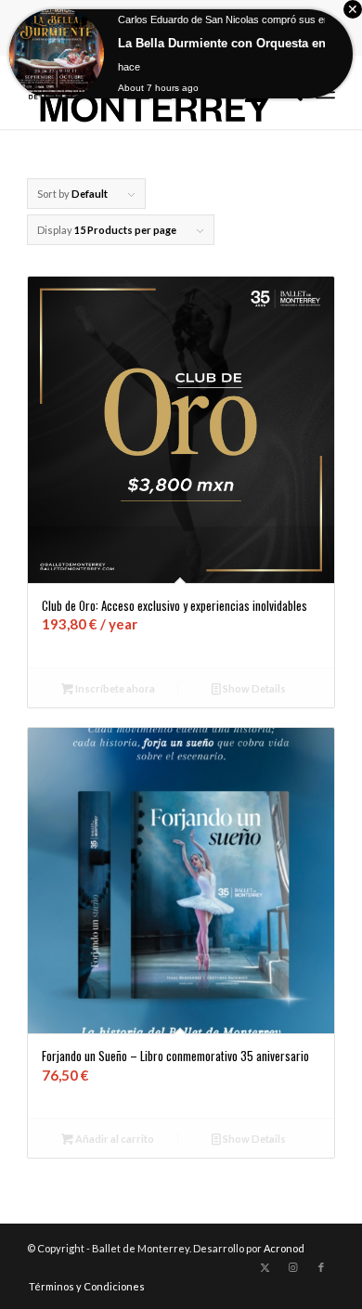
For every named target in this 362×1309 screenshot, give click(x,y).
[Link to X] (265, 1267)
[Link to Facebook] (321, 1267)
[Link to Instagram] (293, 1267)
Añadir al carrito (113, 1139)
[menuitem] (82, 1286)
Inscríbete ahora (114, 688)
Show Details (253, 688)
